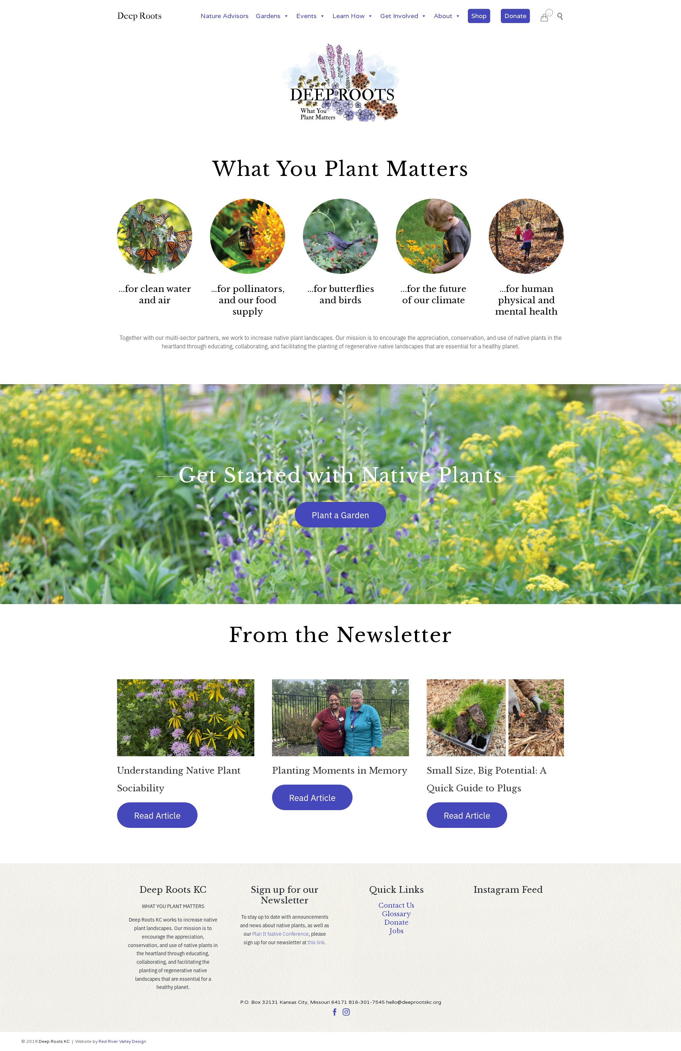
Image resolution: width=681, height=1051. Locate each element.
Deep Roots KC (54, 1041)
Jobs (396, 931)
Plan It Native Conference (280, 933)
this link (316, 942)
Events (306, 16)
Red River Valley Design (122, 1041)
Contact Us (396, 905)
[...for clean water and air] (154, 238)
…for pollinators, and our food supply (247, 300)
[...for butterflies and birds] (340, 238)
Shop (479, 16)
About (443, 16)
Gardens (268, 16)
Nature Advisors (224, 16)
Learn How (348, 16)
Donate (515, 16)
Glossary (396, 914)
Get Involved (399, 16)
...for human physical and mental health (526, 300)
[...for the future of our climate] (433, 238)
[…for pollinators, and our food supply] (247, 238)
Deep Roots (139, 16)
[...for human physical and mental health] (526, 238)
